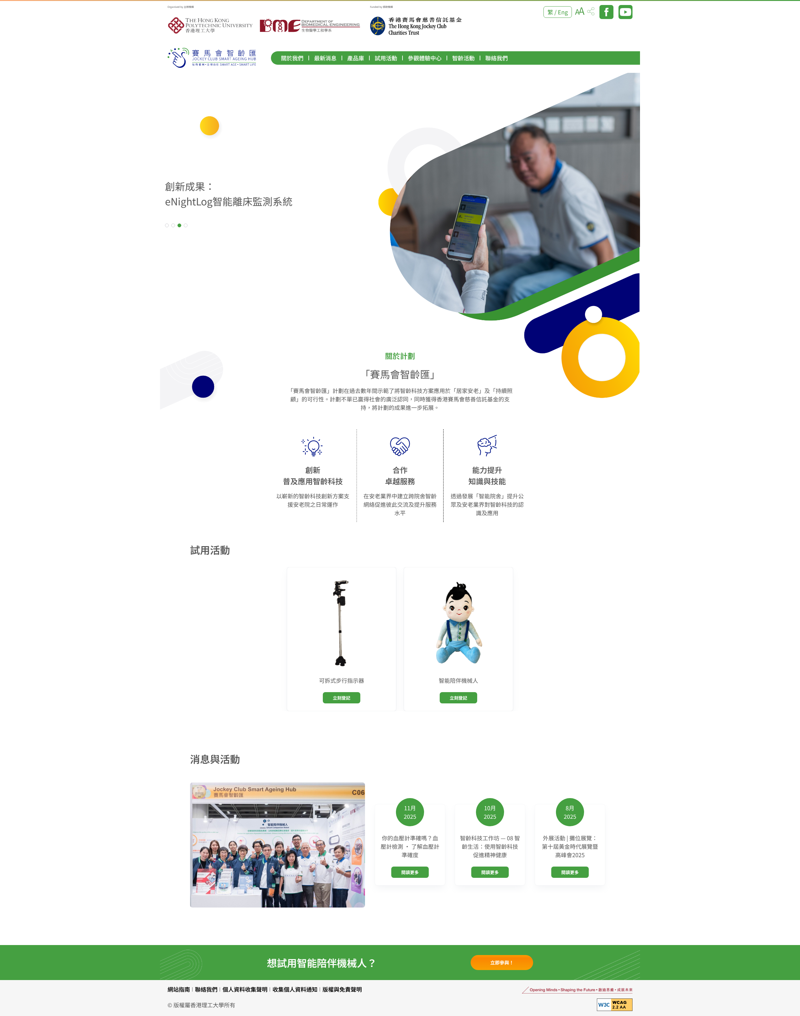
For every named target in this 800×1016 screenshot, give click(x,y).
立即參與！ (502, 962)
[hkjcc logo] (416, 26)
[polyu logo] (211, 26)
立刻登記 (341, 698)
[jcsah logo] (212, 58)
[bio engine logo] (310, 26)
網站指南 (179, 989)
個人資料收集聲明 (245, 989)
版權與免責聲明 (342, 989)
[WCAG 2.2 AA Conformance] (614, 1004)
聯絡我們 (206, 989)
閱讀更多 (410, 872)
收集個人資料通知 (295, 989)
